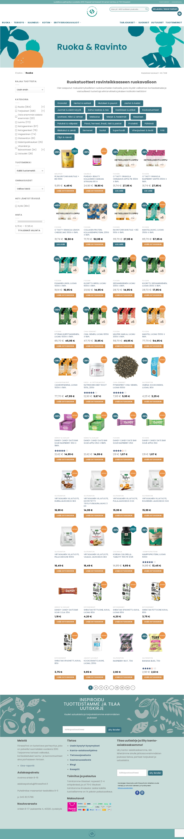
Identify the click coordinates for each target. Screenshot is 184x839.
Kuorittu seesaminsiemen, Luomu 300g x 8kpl (154, 284)
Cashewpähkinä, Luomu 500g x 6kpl (66, 386)
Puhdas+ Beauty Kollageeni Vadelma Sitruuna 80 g (94, 179)
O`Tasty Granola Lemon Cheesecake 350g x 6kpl (67, 231)
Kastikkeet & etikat (125, 109)
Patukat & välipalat (67, 123)
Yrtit (162, 130)
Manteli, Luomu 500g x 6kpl (153, 335)
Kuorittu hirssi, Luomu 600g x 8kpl (95, 284)
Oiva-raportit (27, 765)
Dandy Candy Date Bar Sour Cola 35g (66, 611)
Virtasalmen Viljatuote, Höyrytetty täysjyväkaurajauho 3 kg (96, 502)
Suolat (102, 130)
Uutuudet (157, 22)
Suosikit (143, 22)
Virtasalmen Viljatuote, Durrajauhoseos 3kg (67, 499)
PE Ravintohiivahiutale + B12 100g (67, 177)
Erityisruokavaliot (66, 22)
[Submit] (146, 9)
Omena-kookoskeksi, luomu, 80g (152, 386)
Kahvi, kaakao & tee (98, 109)
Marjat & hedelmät (116, 116)
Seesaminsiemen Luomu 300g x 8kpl (124, 284)
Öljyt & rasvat (64, 137)
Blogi (73, 764)
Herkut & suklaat (82, 103)
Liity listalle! (114, 729)
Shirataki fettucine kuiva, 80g (155, 611)
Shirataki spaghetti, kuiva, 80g (68, 662)
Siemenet (88, 130)
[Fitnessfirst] (92, 11)
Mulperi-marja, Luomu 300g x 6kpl (124, 335)
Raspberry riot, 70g (123, 661)
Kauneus (33, 22)
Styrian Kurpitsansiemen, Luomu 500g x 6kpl (67, 335)
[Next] (133, 687)
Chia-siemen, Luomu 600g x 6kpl (96, 335)
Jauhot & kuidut (132, 103)
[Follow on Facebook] (137, 793)
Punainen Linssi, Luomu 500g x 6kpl (66, 284)
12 (117, 687)
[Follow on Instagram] (142, 793)
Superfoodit (119, 130)
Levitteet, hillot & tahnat (70, 116)
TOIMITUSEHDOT (164, 2)
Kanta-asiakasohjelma (83, 750)
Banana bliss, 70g (151, 661)
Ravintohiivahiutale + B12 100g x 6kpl (125, 231)
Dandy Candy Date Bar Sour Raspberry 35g (124, 441)
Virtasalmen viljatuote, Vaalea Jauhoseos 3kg (96, 555)
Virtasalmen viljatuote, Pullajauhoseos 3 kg (125, 499)
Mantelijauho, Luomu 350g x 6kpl (153, 231)
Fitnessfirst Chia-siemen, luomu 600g (125, 386)
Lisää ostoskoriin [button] (65, 191)
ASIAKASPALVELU (177, 2)
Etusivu (18, 72)
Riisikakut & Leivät (66, 130)
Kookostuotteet (150, 109)
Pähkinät (149, 123)
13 (122, 687)
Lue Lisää (119, 191)
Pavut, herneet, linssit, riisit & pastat (103, 123)
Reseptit (75, 769)
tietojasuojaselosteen (125, 788)
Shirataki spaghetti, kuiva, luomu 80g (126, 611)
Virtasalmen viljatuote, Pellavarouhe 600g (67, 555)
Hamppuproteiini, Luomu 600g (154, 555)
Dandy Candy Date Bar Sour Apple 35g (154, 441)
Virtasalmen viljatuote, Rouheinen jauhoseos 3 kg (155, 499)
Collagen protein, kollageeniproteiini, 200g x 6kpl (96, 232)
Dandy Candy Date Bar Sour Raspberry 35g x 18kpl (66, 443)
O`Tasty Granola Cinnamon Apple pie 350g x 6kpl (125, 179)
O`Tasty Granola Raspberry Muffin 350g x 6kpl (154, 179)
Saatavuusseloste (80, 759)
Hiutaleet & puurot (107, 103)
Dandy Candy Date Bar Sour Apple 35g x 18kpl (95, 441)
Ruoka (6, 22)
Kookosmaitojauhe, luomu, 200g (94, 662)
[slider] (16, 221)
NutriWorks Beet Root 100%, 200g (95, 386)
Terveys (19, 22)
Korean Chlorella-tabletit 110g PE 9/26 (123, 555)
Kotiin (46, 22)
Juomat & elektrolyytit (69, 109)
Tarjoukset (127, 22)
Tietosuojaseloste (80, 755)
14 (127, 687)
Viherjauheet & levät (142, 130)
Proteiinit (133, 123)
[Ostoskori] (179, 13)
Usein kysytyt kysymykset (85, 745)
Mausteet (138, 116)
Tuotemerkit (174, 22)
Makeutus (95, 116)
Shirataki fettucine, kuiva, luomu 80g (97, 611)
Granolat (62, 103)
